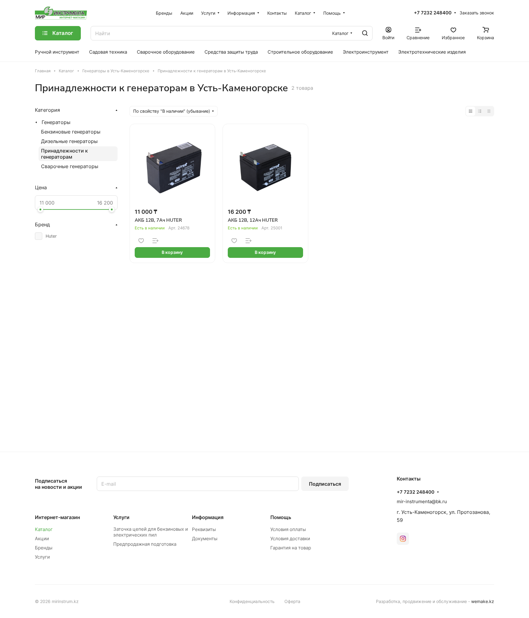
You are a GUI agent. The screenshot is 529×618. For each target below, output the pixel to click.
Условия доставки (290, 538)
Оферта (292, 601)
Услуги (42, 557)
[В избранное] (141, 240)
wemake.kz (482, 601)
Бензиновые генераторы (70, 132)
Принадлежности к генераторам (64, 154)
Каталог (44, 529)
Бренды (43, 548)
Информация (207, 517)
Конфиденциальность (252, 601)
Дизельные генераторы (69, 141)
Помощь (280, 517)
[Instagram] (403, 539)
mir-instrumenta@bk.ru (422, 501)
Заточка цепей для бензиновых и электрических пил (150, 532)
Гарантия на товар (290, 548)
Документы (204, 538)
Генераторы (56, 122)
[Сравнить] (155, 240)
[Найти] (365, 33)
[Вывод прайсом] (488, 111)
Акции (42, 538)
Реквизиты (204, 529)
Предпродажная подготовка (144, 544)
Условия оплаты (288, 529)
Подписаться (325, 484)
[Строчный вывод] (479, 111)
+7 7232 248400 (433, 13)
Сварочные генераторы (69, 166)
